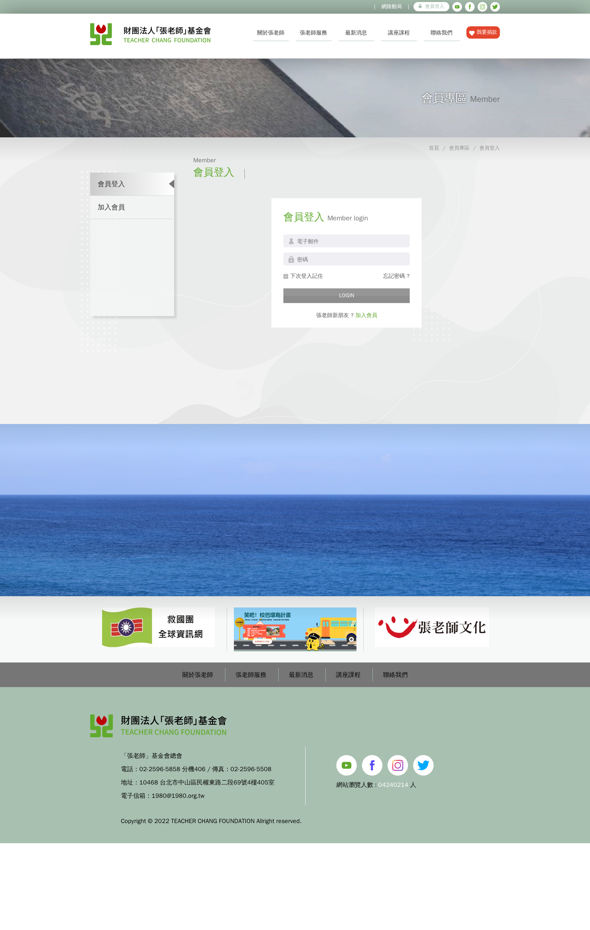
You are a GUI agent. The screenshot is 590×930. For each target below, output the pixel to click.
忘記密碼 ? (396, 276)
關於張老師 (270, 32)
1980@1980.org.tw (178, 795)
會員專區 (459, 148)
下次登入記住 (306, 276)
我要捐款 (487, 32)
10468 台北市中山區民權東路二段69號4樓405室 (207, 782)
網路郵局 (391, 6)
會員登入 (434, 6)
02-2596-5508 (250, 769)
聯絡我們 (441, 32)
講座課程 (399, 32)
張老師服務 (313, 32)
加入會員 (111, 207)
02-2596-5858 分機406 (172, 769)
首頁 (434, 148)
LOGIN (346, 295)
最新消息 (356, 32)
